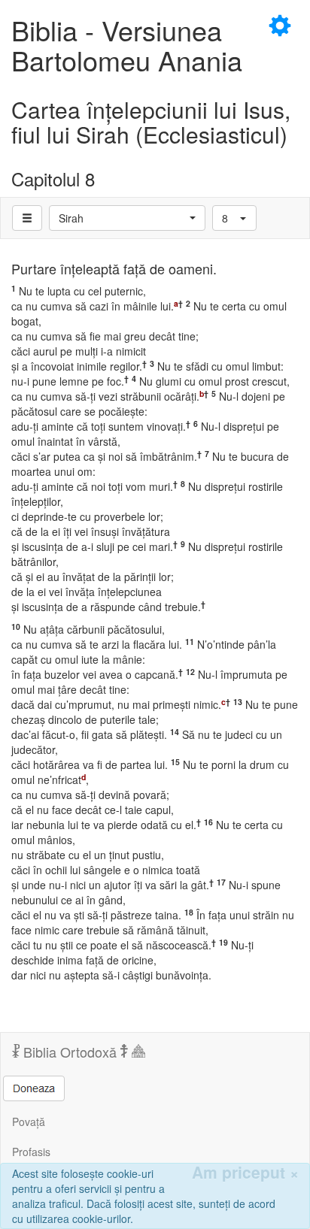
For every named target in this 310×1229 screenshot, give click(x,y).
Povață (28, 1121)
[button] (127, 218)
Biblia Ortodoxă (70, 1051)
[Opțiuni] (27, 218)
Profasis (31, 1151)
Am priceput (245, 1172)
